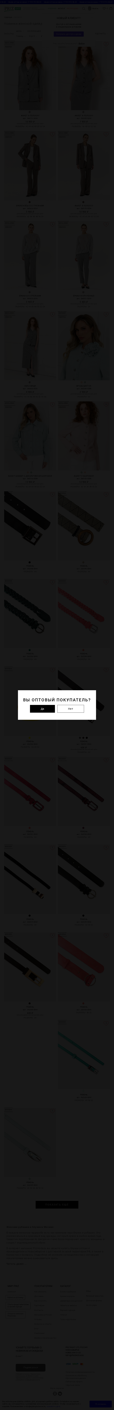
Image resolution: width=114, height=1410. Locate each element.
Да (42, 708)
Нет (70, 708)
